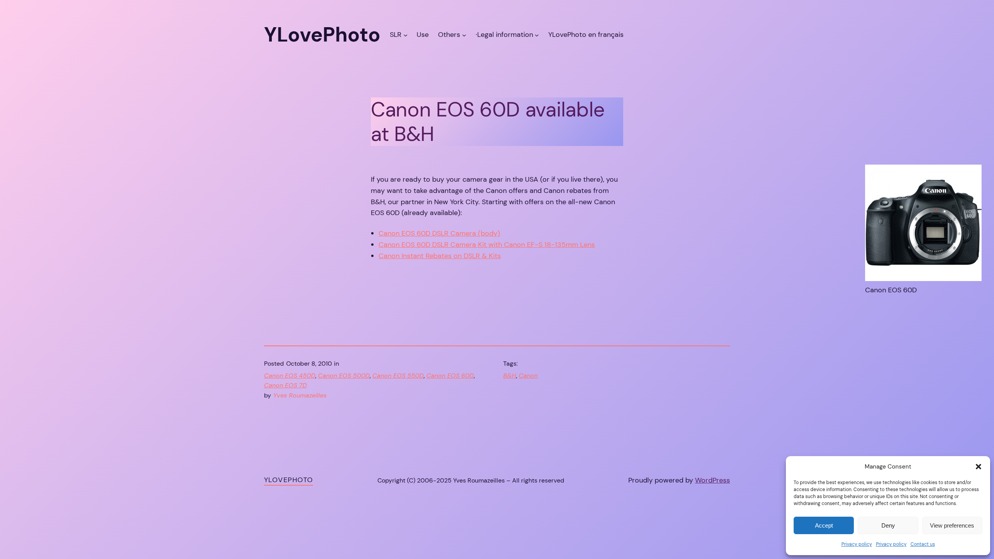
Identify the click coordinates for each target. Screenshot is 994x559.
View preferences (952, 525)
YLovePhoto (288, 479)
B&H (509, 376)
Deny (888, 525)
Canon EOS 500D (344, 376)
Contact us (923, 544)
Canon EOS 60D (450, 376)
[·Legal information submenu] (537, 35)
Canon (528, 376)
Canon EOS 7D (285, 385)
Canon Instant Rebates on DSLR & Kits (440, 255)
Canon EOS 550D (398, 376)
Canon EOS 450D (289, 376)
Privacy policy (856, 544)
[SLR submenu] (405, 35)
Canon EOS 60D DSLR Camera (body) (439, 233)
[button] (978, 466)
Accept (824, 525)
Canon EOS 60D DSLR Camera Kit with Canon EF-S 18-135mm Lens (487, 244)
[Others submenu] (464, 35)
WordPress (712, 480)
